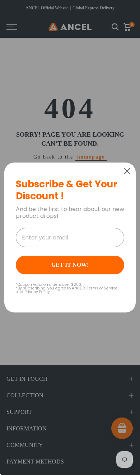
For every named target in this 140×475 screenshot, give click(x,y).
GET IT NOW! (70, 265)
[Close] (127, 171)
